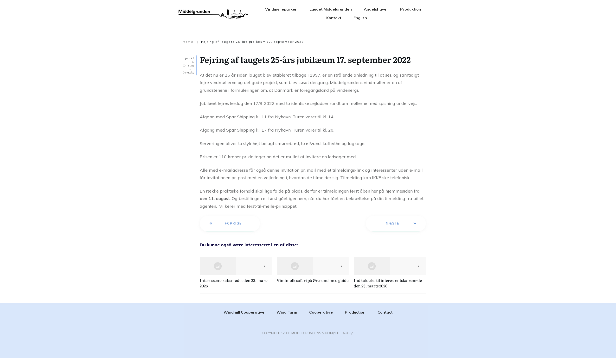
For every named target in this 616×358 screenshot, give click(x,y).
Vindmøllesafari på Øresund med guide (312, 280)
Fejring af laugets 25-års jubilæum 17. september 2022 (306, 59)
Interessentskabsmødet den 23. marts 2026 (234, 282)
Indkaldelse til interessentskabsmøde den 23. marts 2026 (388, 282)
